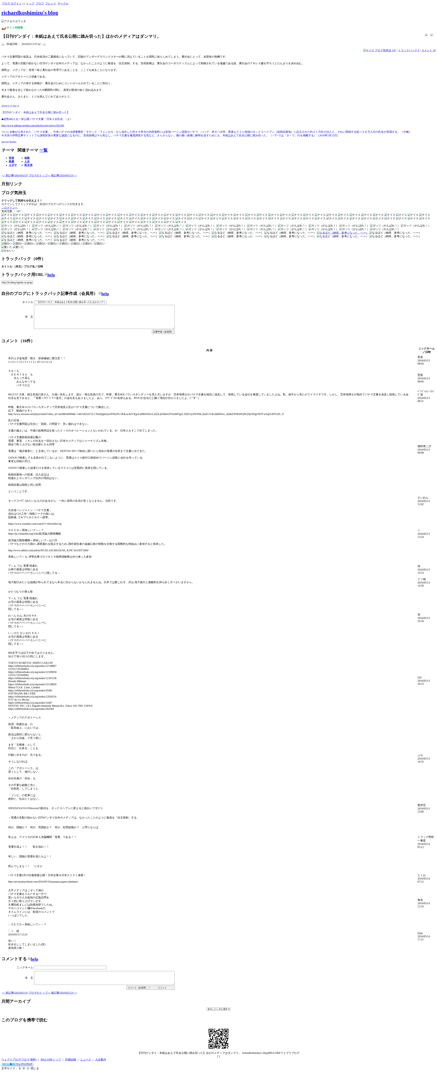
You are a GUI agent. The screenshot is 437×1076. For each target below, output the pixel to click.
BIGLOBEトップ (51, 1059)
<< (2, 44)
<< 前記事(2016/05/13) (15, 175)
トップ (30, 3)
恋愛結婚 (70, 1059)
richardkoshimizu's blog (29, 13)
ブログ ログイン (12, 3)
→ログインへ (9, 207)
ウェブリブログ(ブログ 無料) (19, 1059)
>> (44, 44)
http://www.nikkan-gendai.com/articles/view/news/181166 (32, 125)
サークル (63, 3)
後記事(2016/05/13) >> (64, 175)
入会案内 (100, 1059)
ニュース (85, 1059)
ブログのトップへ (39, 175)
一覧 (43, 150)
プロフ (40, 3)
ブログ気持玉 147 (385, 50)
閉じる (35, 1068)
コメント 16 (428, 50)
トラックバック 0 (408, 50)
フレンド (50, 3)
